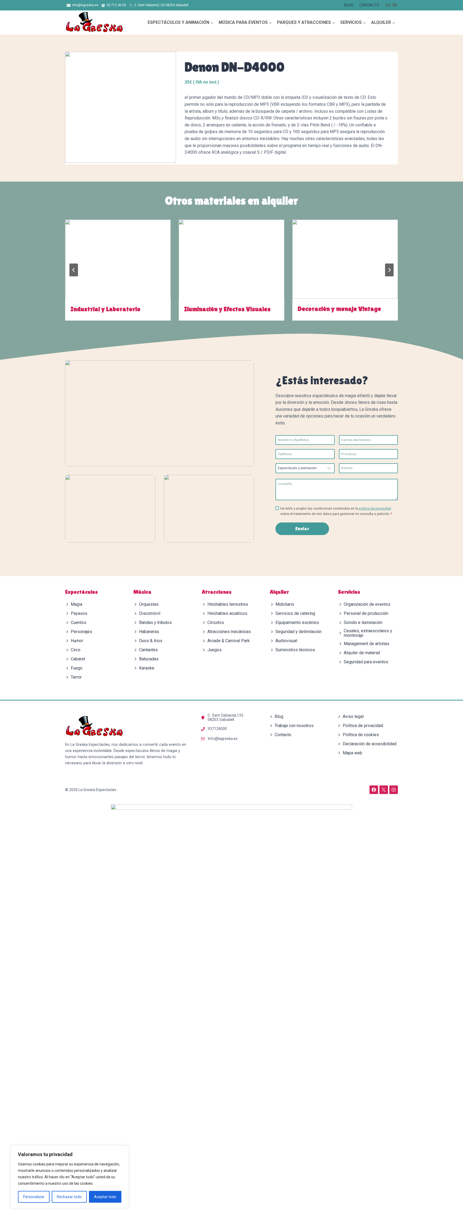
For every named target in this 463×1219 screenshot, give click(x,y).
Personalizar (33, 1197)
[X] (383, 789)
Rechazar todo (69, 1197)
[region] (70, 1177)
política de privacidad (375, 508)
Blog (349, 5)
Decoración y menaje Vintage (339, 308)
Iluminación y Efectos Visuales (227, 308)
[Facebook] (373, 789)
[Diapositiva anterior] (73, 270)
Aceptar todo (105, 1197)
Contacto (369, 5)
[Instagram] (393, 789)
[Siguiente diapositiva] (389, 270)
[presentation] (118, 259)
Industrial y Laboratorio (105, 308)
